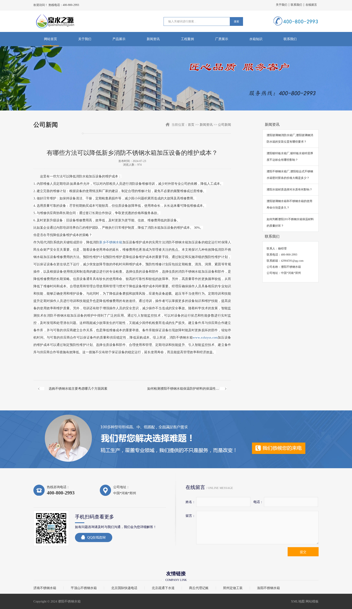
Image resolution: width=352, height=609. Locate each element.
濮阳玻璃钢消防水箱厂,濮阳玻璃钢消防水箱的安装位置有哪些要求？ (290, 138)
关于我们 (281, 4)
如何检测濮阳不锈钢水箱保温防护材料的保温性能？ (181, 392)
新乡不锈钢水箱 (110, 242)
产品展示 (118, 39)
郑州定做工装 (233, 588)
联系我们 (296, 4)
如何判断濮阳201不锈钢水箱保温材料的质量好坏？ (290, 222)
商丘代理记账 (199, 588)
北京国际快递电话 (124, 588)
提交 (303, 552)
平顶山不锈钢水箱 (84, 588)
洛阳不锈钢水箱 (268, 588)
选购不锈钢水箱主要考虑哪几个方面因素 (78, 388)
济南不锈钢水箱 (44, 588)
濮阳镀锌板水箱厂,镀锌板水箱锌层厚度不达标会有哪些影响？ (290, 156)
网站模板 (312, 601)
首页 (191, 124)
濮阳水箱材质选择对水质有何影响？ (289, 189)
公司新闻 (224, 124)
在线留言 (311, 4)
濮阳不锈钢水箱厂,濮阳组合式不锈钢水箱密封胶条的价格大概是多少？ (290, 174)
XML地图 (298, 601)
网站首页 (50, 39)
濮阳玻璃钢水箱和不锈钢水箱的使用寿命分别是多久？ (289, 204)
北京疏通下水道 (163, 588)
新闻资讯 (153, 39)
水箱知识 (255, 39)
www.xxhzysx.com (205, 337)
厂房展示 (221, 39)
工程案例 (187, 39)
